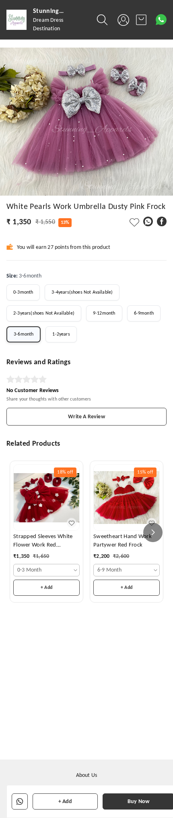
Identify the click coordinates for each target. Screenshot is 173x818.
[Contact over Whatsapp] (161, 19)
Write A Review (86, 417)
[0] (141, 20)
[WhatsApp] (148, 221)
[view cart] (141, 20)
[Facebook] (162, 221)
